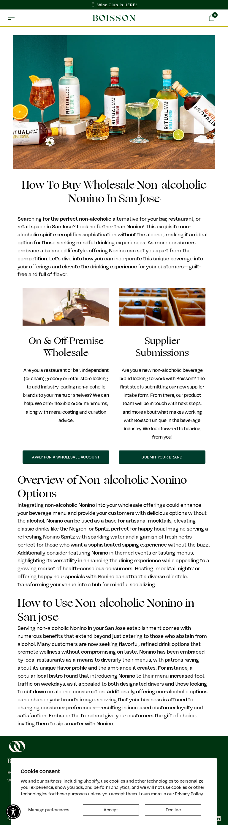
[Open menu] (16, 18)
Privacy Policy (189, 793)
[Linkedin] (218, 818)
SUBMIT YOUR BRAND (162, 457)
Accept (111, 809)
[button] (13, 811)
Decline (173, 809)
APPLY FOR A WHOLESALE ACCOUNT (66, 457)
